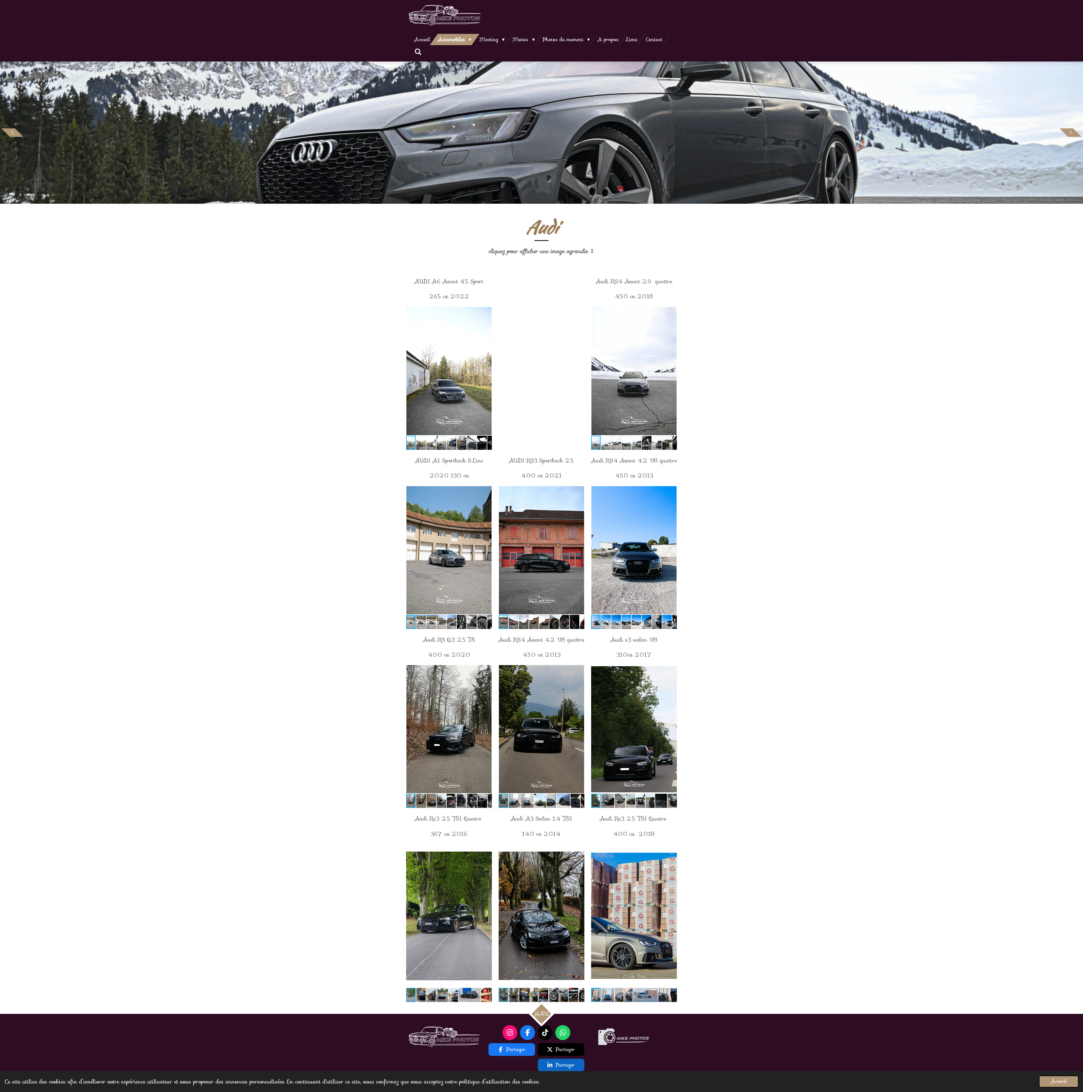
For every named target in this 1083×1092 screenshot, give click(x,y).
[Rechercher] (417, 52)
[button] (486, 312)
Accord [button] (1059, 1081)
